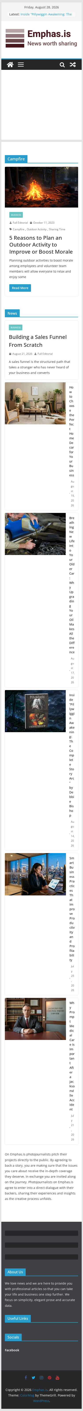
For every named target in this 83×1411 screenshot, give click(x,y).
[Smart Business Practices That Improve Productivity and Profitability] (35, 924)
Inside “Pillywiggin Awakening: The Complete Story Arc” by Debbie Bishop (72, 755)
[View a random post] (73, 64)
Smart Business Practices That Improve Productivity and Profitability (72, 909)
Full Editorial (20, 223)
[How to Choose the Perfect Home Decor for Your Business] (35, 446)
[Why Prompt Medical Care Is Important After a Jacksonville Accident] (35, 1071)
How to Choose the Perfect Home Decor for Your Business (71, 431)
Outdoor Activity (36, 229)
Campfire (18, 229)
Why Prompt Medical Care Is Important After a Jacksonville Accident (72, 1056)
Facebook (12, 1350)
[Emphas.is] (10, 64)
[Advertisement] (41, 106)
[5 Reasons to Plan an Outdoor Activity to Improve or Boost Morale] (41, 187)
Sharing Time (57, 229)
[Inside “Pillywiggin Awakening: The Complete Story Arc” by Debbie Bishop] (35, 770)
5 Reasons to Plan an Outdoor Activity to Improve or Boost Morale (41, 244)
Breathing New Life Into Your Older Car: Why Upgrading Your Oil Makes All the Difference (72, 585)
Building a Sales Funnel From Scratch (38, 340)
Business (16, 214)
